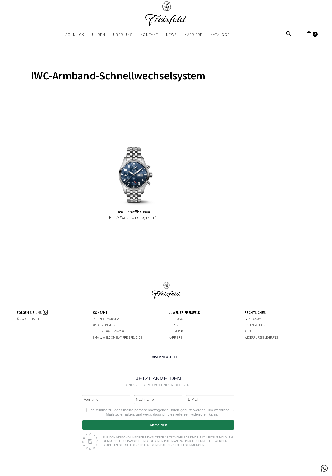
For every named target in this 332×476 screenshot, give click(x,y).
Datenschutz (255, 325)
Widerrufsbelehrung (261, 337)
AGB (248, 331)
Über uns (176, 319)
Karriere (175, 337)
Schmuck (176, 331)
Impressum (253, 319)
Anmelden (158, 425)
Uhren (173, 325)
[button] (288, 34)
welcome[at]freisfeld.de (122, 337)
